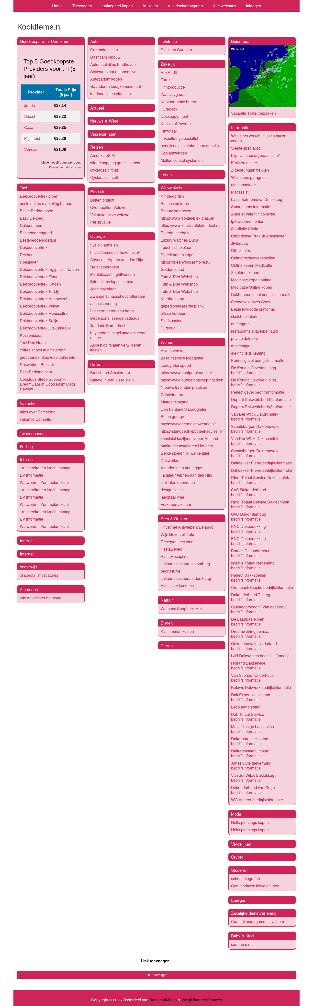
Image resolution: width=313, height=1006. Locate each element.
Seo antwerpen (174, 153)
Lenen (166, 174)
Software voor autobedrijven (114, 71)
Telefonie (169, 41)
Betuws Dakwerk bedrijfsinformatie (261, 687)
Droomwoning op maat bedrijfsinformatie (250, 633)
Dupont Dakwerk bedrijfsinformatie (261, 399)
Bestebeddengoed (36, 233)
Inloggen (253, 6)
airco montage (243, 184)
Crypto (237, 857)
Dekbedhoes (31, 225)
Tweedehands (32, 433)
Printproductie (173, 87)
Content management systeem (257, 921)
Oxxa (28, 127)
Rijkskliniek (241, 250)
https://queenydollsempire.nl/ (185, 262)
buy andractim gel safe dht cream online (118, 335)
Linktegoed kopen (117, 6)
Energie (238, 900)
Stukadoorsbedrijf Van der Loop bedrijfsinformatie (258, 609)
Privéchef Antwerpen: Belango (187, 527)
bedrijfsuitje (170, 571)
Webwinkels (171, 188)
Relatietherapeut (104, 267)
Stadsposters (172, 320)
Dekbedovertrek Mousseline (44, 313)
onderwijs (28, 567)
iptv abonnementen (247, 221)
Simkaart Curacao (176, 49)
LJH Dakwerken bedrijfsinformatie (260, 655)
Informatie (240, 127)
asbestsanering (103, 303)
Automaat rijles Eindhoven (113, 64)
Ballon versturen (175, 203)
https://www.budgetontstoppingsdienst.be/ (197, 380)
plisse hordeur (173, 313)
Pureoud (168, 328)
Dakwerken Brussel (37, 364)
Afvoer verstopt (174, 350)
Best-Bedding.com (36, 372)
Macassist (239, 192)
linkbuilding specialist (179, 138)
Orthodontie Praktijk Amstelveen (259, 236)
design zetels (172, 490)
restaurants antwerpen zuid (254, 331)
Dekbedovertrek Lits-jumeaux (45, 328)
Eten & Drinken (174, 518)
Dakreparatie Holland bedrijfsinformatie (249, 741)
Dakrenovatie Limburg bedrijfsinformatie (250, 753)
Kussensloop (31, 335)
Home (57, 6)
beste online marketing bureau (46, 203)
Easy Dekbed (31, 218)
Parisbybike (100, 222)
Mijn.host (32, 138)
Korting (26, 446)
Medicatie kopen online (251, 280)
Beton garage (172, 416)
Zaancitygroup (173, 94)
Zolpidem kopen (245, 272)
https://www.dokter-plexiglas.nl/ (187, 218)
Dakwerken (170, 460)
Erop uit (97, 191)
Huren (95, 364)
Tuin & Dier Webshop (179, 276)
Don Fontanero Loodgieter (183, 409)
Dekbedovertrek (33, 247)
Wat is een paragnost (249, 177)
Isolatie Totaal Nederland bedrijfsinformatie (253, 565)
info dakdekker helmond (40, 598)
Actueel (97, 108)
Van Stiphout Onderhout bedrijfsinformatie (252, 677)
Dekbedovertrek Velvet (39, 306)
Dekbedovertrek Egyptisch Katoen (49, 269)
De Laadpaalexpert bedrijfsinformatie (247, 621)
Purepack (169, 109)
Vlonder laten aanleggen (182, 468)
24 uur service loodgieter (182, 358)
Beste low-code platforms (253, 309)
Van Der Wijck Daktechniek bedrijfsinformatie (254, 416)
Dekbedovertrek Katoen (40, 284)
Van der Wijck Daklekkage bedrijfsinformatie (254, 777)
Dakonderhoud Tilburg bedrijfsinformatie (250, 597)
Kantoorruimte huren (178, 101)
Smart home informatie (250, 206)
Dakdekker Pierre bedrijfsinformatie (261, 463)
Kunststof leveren (176, 123)
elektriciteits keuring (248, 353)
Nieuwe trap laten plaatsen (184, 387)
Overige (97, 236)
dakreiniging (242, 346)
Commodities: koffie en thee (255, 886)
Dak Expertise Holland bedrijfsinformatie (250, 697)
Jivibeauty (240, 243)
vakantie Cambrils (35, 419)
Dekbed (27, 254)
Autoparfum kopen (106, 79)
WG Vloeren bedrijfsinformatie (257, 799)
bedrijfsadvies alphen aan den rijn (190, 145)
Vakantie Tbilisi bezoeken (253, 113)
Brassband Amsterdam (110, 372)
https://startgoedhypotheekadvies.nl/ (192, 431)
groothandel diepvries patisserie (47, 357)
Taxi (23, 188)
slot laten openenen (178, 482)
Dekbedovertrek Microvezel (43, 298)
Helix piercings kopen (250, 822)
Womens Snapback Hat (181, 608)
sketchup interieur (246, 316)
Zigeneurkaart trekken (250, 170)
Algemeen (29, 589)
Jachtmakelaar (103, 289)
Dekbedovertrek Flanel (39, 276)
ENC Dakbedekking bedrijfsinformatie (248, 529)
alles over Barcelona (38, 412)
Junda (29, 105)
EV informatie (31, 475)
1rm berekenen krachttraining (45, 468)
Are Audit (169, 72)
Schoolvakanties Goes (250, 302)
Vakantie (27, 403)
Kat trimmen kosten (177, 631)
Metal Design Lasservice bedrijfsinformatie (252, 729)
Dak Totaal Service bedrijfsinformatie (247, 716)
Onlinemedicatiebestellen (253, 258)
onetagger (240, 324)
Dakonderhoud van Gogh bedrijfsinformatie (253, 790)
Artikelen (150, 6)
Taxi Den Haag (33, 342)
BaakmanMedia (163, 999)
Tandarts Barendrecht (108, 325)
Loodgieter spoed (176, 365)
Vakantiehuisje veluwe (109, 214)
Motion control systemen (182, 160)
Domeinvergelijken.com (65, 167)
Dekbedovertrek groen (39, 196)
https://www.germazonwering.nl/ (188, 424)
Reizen (96, 147)
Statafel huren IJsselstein (112, 380)
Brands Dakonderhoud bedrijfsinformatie (250, 553)
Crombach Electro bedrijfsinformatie (262, 587)
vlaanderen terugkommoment (115, 86)
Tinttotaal (169, 131)
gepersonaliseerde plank (182, 306)
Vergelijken (241, 844)
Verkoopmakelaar (176, 504)
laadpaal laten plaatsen (110, 93)
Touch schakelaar (176, 247)
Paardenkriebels (175, 233)
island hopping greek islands (115, 162)
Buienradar (241, 41)
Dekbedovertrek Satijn (39, 320)
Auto (94, 41)
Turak (165, 79)
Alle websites (224, 6)
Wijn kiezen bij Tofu (177, 534)
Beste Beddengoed (36, 211)
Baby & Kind (242, 936)
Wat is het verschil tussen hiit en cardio (258, 138)
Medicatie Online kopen (251, 287)
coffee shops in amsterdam (43, 350)
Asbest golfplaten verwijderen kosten (115, 347)
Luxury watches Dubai (180, 240)
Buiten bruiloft (102, 200)
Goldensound (172, 269)
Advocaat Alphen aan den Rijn (116, 259)
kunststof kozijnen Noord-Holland (189, 438)
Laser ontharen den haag (112, 311)
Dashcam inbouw (105, 57)
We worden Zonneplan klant (44, 482)
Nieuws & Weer (104, 121)
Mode (236, 814)
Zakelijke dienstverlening (253, 913)
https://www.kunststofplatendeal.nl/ (190, 225)
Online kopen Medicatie (251, 265)
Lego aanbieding (245, 707)
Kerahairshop (172, 298)
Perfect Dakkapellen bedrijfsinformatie (248, 577)
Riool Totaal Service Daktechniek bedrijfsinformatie (260, 480)
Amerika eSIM (102, 155)
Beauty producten (176, 211)
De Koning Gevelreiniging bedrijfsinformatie (253, 370)
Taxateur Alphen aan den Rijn (186, 475)
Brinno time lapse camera (112, 281)
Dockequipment (174, 116)
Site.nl (29, 116)
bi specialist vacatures (39, 575)
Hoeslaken (29, 262)
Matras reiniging (175, 402)
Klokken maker (244, 162)
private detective (245, 338)
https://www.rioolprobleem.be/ (186, 372)
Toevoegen (82, 6)
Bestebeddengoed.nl (38, 240)
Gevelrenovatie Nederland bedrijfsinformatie (254, 646)
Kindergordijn (172, 196)
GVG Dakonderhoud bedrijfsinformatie (248, 492)
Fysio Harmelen (104, 245)
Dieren (167, 623)
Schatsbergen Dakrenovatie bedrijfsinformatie (255, 428)
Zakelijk (168, 64)
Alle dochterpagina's (185, 6)
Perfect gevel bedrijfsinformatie (257, 360)
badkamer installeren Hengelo (187, 446)
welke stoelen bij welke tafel (185, 453)
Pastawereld (171, 549)
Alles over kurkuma (177, 585)
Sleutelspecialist (245, 148)
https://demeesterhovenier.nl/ (115, 252)
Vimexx (30, 149)
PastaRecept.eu (175, 556)
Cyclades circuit (104, 170)
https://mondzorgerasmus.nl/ (255, 155)
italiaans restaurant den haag (186, 578)
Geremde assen (104, 49)
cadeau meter (243, 944)
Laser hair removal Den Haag (256, 199)
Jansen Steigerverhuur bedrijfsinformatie (250, 765)
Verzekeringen (103, 134)
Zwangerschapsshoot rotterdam (117, 296)
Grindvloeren (172, 394)
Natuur (167, 600)
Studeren (239, 870)
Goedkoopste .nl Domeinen (44, 41)
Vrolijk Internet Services (201, 999)
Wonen (167, 342)
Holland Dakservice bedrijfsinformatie (248, 665)
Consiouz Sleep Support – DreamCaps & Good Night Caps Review (48, 384)
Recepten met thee (177, 541)
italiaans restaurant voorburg (185, 563)
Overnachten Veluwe (108, 207)
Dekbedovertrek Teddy (39, 291)
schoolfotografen (245, 878)
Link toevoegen (155, 961)
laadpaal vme (172, 497)
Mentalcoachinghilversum (112, 274)
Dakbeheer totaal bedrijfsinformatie (261, 294)
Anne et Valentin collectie (253, 214)
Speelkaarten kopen (178, 254)
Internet (27, 459)
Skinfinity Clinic (244, 228)
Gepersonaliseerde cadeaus (114, 318)
